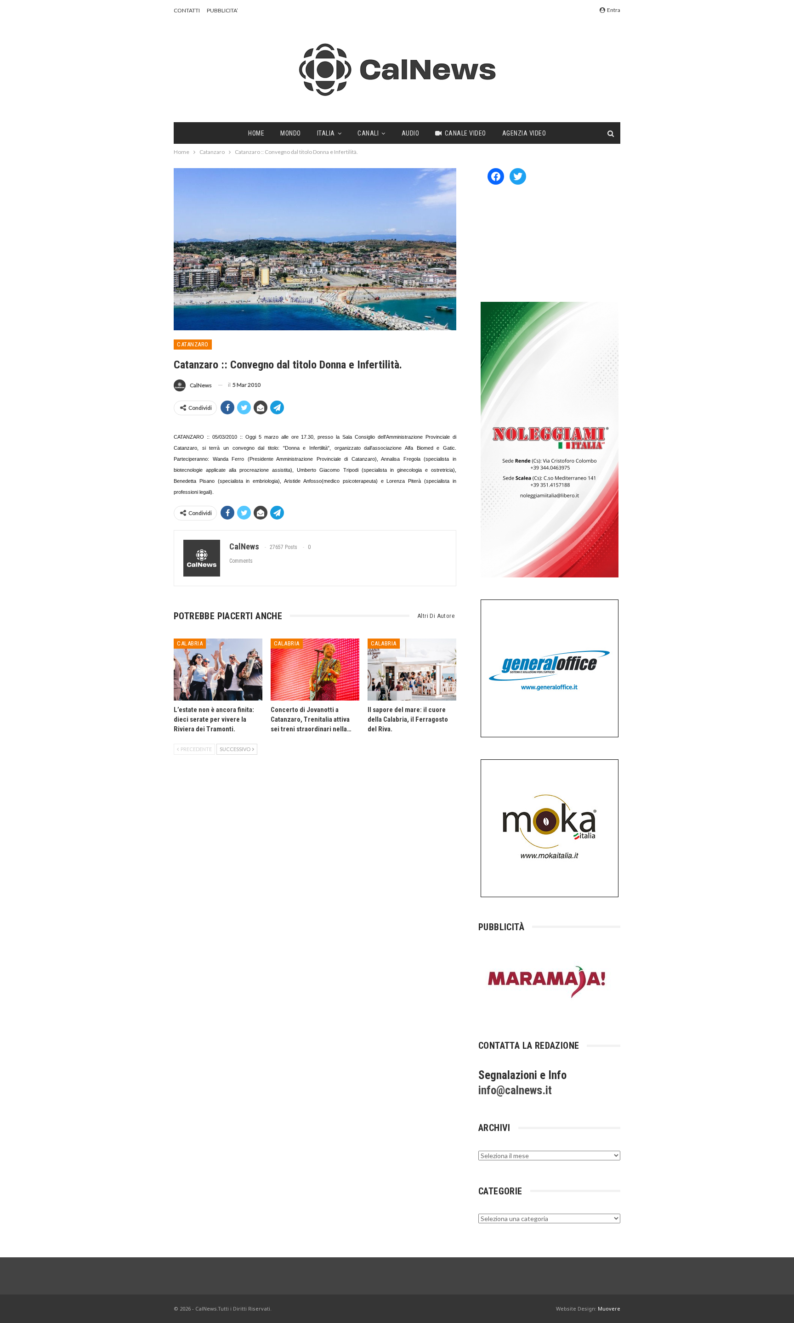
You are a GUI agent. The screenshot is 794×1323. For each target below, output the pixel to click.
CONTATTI (187, 10)
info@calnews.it (515, 1090)
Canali (368, 133)
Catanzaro (193, 344)
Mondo (290, 133)
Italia (326, 133)
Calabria (190, 643)
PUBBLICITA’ (222, 10)
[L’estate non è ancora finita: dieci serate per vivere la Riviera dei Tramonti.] (218, 670)
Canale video (465, 133)
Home (256, 133)
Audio (411, 133)
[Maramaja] (547, 982)
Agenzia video (524, 133)
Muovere (609, 1308)
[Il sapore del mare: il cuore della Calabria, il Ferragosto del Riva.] (412, 670)
